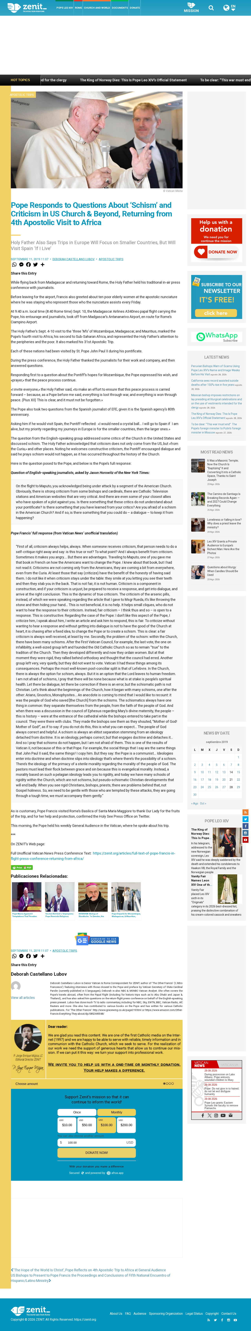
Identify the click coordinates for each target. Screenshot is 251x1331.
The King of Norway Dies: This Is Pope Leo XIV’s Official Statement (64, 80)
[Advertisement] (125, 45)
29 (238, 787)
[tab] (204, 1064)
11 (209, 772)
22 (238, 779)
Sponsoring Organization (166, 1313)
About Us (116, 1313)
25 (209, 787)
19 (216, 779)
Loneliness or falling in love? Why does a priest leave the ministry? (224, 523)
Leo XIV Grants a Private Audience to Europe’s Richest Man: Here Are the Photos (223, 547)
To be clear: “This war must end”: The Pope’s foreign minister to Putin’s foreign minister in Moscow (216, 428)
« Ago (194, 803)
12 (216, 772)
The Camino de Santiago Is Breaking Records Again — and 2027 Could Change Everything (223, 499)
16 (194, 779)
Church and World (97, 7)
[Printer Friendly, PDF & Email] (22, 867)
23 (194, 787)
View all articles (23, 998)
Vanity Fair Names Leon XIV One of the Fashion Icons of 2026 (201, 885)
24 (202, 787)
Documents (120, 7)
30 (194, 794)
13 (224, 772)
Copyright (212, 1313)
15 (238, 772)
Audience (140, 1313)
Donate (135, 7)
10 (202, 772)
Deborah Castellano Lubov (74, 259)
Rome (78, 7)
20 (224, 779)
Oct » (203, 803)
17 (202, 779)
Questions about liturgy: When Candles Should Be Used (222, 571)
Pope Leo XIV (64, 7)
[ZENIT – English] (31, 8)
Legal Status (194, 1313)
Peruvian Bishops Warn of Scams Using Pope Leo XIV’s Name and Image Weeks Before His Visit (215, 370)
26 (216, 787)
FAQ (128, 1313)
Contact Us (228, 1313)
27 (224, 787)
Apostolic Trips (22, 95)
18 (209, 779)
